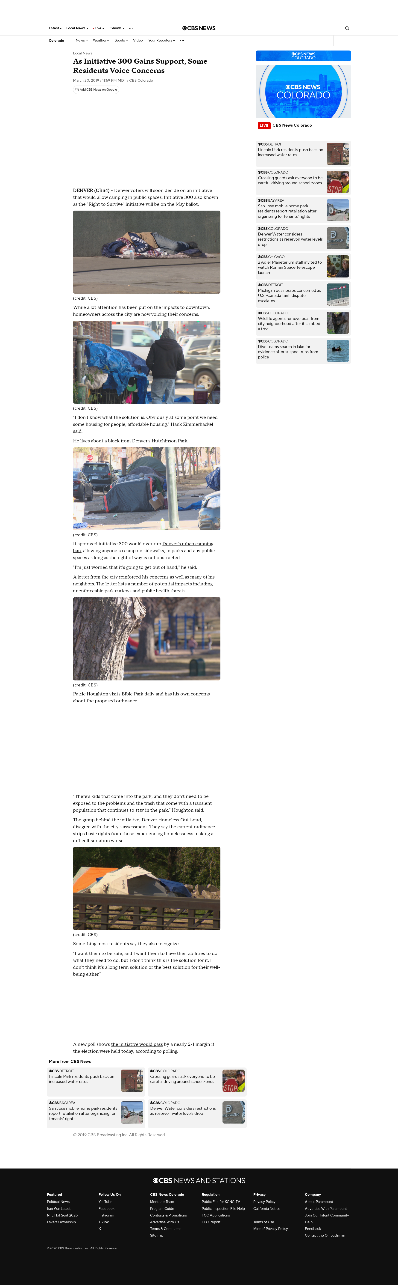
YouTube (105, 1202)
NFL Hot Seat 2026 (62, 1215)
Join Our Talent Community (327, 1215)
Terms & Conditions (165, 1229)
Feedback (313, 1229)
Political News (58, 1202)
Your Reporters (160, 40)
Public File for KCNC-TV (221, 1202)
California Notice (266, 1208)
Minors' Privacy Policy (270, 1229)
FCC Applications (216, 1215)
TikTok (104, 1222)
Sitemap (156, 1235)
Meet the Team (162, 1202)
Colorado (56, 40)
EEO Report (211, 1222)
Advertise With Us (164, 1222)
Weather (100, 40)
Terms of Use (263, 1222)
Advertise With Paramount (326, 1208)
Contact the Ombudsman (325, 1235)
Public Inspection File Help (223, 1208)
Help (309, 1222)
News (81, 40)
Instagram (106, 1215)
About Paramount (319, 1202)
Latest (54, 28)
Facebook (106, 1208)
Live (98, 28)
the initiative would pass (137, 1044)
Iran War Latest (58, 1208)
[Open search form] (347, 28)
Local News (76, 28)
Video (138, 40)
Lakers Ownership (61, 1222)
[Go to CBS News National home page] (199, 28)
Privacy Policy (264, 1202)
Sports (120, 40)
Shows (117, 28)
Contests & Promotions (168, 1215)
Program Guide (162, 1208)
